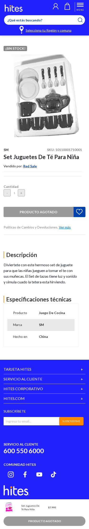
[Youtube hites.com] (39, 474)
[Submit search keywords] (83, 20)
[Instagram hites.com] (11, 474)
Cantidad (11, 186)
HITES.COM (14, 398)
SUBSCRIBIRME (71, 421)
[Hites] (14, 8)
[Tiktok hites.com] (53, 474)
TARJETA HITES (17, 369)
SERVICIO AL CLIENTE (23, 379)
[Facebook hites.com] (25, 474)
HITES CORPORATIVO (23, 388)
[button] (55, 7)
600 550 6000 (24, 451)
